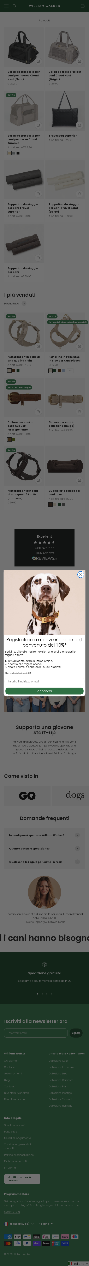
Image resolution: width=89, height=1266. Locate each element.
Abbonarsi (44, 691)
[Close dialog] (81, 574)
